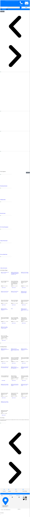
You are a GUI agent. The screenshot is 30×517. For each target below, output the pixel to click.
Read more (3, 380)
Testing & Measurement (3, 240)
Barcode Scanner (2, 213)
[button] (1, 9)
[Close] (0, 514)
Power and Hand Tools (3, 254)
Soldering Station (3, 199)
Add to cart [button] (4, 287)
